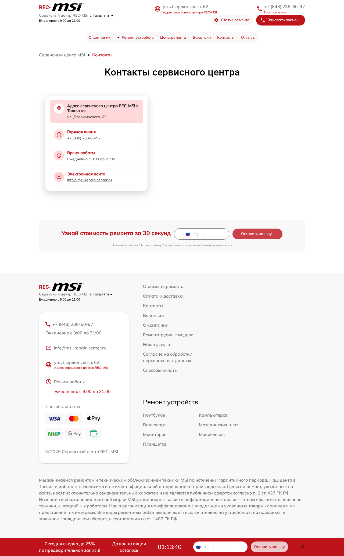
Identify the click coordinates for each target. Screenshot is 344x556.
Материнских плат (218, 424)
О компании (99, 37)
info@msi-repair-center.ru (89, 180)
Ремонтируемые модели (168, 334)
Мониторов (154, 434)
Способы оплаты (160, 370)
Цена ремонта (173, 37)
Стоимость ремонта (163, 286)
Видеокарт (154, 424)
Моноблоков (212, 434)
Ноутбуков (154, 415)
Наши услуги (156, 344)
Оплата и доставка (163, 296)
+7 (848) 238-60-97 (284, 6)
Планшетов (155, 444)
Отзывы (248, 37)
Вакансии (202, 37)
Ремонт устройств (138, 37)
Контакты (226, 37)
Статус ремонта (235, 19)
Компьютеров (213, 415)
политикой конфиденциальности (210, 245)
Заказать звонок (283, 19)
